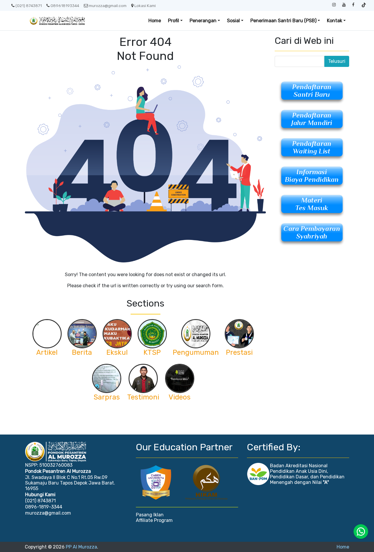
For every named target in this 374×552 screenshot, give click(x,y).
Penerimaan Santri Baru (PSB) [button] (283, 20)
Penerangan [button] (203, 20)
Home (154, 20)
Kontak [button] (334, 20)
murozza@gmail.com (108, 5)
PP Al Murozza (81, 547)
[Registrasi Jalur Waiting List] (312, 149)
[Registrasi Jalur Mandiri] (312, 121)
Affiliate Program (154, 520)
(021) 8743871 (28, 5)
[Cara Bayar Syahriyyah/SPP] (312, 234)
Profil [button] (173, 20)
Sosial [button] (233, 20)
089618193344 (65, 5)
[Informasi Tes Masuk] (312, 206)
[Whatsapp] (361, 531)
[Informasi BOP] (312, 177)
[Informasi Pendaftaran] (312, 92)
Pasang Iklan (150, 515)
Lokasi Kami (145, 5)
